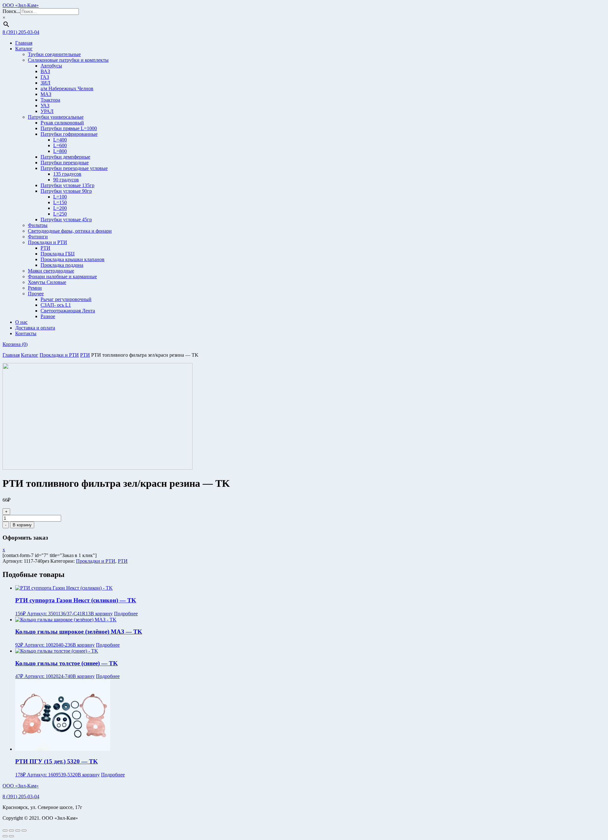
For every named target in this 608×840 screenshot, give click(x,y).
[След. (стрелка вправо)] (11, 836)
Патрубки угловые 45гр (66, 219)
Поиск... (11, 11)
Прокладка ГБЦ (58, 253)
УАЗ (45, 105)
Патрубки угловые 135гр (67, 185)
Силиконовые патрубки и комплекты (68, 60)
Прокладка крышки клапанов (72, 259)
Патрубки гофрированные (69, 134)
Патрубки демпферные (65, 157)
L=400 (60, 139)
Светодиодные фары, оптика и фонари (70, 231)
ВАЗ (45, 71)
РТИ (45, 248)
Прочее (36, 293)
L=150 (60, 202)
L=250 (60, 213)
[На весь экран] (11, 830)
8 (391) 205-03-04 (21, 32)
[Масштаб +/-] (5, 830)
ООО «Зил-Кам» (21, 5)
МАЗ (46, 94)
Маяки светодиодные (51, 270)
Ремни (35, 288)
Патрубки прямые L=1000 (69, 128)
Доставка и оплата (35, 327)
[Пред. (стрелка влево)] (5, 836)
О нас (21, 322)
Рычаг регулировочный (66, 299)
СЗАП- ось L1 (56, 305)
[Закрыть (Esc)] (24, 830)
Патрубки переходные (65, 162)
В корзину (22, 525)
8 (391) (21, 796)
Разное (48, 316)
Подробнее (126, 613)
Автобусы (51, 65)
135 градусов (67, 174)
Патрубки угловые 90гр (66, 191)
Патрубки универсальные (56, 117)
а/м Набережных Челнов (67, 88)
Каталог (24, 48)
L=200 (60, 208)
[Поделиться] (17, 830)
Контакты (25, 333)
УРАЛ (47, 111)
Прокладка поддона (62, 265)
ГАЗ (45, 77)
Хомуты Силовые (47, 282)
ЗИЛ (45, 82)
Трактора (50, 100)
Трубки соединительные (54, 54)
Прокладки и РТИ (47, 242)
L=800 (60, 151)
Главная (23, 43)
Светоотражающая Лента (68, 310)
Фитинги (38, 236)
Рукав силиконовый (62, 122)
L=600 (60, 145)
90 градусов (66, 179)
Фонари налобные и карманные (62, 276)
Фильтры (38, 225)
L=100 (60, 196)
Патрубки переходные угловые (74, 168)
